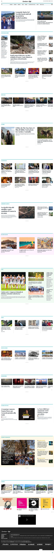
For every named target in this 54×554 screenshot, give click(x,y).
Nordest (19, 4)
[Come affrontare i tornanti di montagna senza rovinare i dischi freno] (51, 461)
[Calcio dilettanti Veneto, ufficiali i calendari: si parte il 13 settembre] (36, 276)
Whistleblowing (4, 538)
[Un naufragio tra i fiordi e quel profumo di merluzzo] (9, 243)
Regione (15, 4)
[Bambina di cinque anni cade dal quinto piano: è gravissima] (33, 323)
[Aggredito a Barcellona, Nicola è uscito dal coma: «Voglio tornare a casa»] (51, 60)
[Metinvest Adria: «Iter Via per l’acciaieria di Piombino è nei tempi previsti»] (41, 487)
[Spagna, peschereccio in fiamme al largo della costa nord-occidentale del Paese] (18, 382)
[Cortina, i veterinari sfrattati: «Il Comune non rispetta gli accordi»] (20, 71)
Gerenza (2, 536)
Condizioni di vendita (3, 535)
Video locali (42, 4)
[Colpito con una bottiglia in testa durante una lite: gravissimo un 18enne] (20, 323)
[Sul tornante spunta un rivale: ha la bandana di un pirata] (45, 243)
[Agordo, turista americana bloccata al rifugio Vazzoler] (6, 71)
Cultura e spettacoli (32, 4)
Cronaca (11, 4)
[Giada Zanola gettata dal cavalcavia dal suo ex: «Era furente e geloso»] (47, 180)
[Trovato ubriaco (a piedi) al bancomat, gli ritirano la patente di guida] (6, 180)
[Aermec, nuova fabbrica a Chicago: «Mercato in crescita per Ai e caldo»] (18, 487)
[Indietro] (2, 109)
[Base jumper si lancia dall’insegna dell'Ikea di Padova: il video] (18, 100)
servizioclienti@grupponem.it (26, 541)
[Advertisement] (27, 7)
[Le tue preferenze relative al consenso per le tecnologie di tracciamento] (52, 552)
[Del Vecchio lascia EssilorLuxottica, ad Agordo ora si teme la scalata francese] (45, 15)
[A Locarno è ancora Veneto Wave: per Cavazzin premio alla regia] (27, 414)
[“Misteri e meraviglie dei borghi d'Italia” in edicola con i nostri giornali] (33, 354)
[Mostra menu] (1, 1)
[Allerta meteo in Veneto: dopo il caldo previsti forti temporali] (51, 208)
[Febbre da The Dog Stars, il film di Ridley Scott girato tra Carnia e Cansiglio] (8, 136)
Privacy (2, 537)
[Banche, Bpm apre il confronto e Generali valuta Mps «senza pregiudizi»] (6, 487)
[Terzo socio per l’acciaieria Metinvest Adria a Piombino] (29, 487)
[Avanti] (52, 109)
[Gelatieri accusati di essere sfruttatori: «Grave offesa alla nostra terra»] (6, 166)
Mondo (26, 4)
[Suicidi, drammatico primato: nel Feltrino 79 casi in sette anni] (47, 71)
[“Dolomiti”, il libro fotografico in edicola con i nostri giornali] (47, 354)
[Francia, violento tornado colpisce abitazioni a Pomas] (6, 382)
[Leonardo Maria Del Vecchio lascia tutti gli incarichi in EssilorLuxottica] (8, 20)
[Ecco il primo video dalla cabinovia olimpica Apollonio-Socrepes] (6, 100)
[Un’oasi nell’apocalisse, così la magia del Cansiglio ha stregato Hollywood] (45, 133)
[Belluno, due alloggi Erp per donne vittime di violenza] (33, 180)
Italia (23, 4)
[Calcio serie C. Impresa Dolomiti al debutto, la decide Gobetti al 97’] (13, 281)
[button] (27, 519)
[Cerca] (1, 4)
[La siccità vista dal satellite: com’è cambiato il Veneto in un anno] (27, 212)
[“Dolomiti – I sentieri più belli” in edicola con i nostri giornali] (20, 354)
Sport (38, 4)
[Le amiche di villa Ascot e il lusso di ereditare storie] (27, 243)
